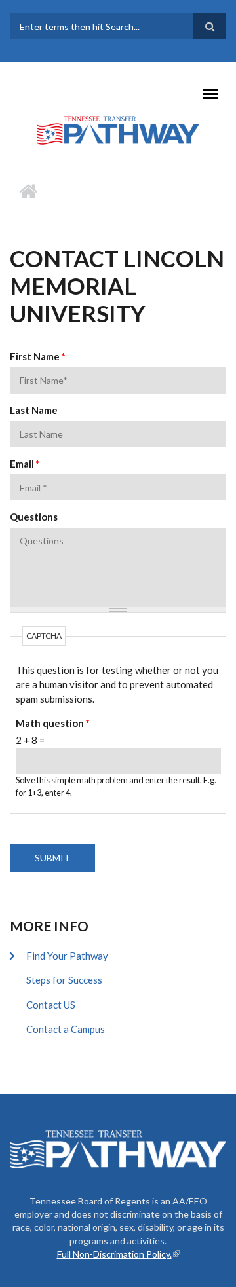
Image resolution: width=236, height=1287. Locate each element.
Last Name (34, 410)
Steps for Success (64, 980)
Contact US (50, 1005)
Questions (34, 517)
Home (28, 191)
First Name (38, 356)
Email (25, 464)
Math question (53, 723)
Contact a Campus (65, 1029)
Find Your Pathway (67, 955)
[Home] (118, 129)
